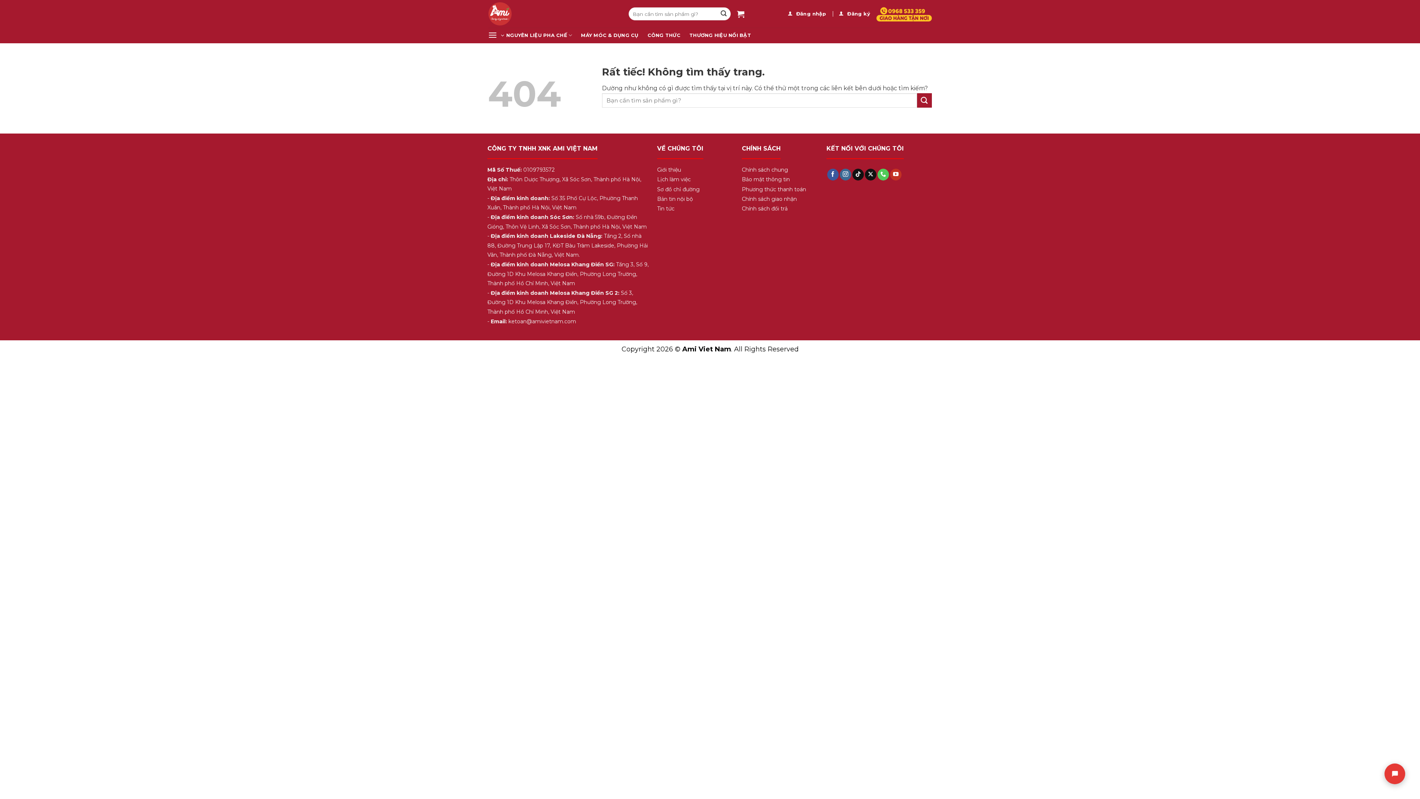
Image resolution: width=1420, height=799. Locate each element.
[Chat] (1394, 773)
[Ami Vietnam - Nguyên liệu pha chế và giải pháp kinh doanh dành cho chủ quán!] (553, 14)
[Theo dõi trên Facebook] (833, 175)
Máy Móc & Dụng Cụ (609, 35)
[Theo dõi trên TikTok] (858, 175)
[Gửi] (723, 14)
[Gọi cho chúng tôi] (883, 175)
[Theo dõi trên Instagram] (845, 175)
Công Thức (664, 35)
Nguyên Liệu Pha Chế (536, 35)
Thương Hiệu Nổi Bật (720, 35)
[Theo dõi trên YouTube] (896, 175)
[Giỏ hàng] (740, 14)
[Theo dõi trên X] (870, 175)
